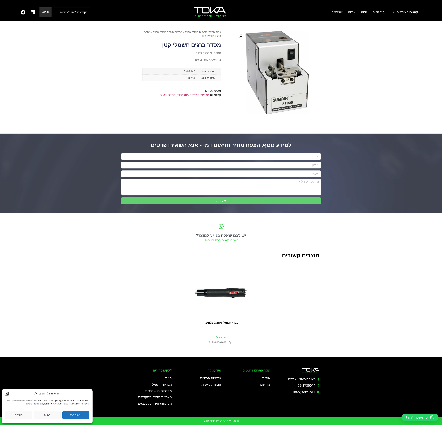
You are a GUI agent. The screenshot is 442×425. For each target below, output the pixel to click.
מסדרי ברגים (167, 95)
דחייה (47, 415)
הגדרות (19, 415)
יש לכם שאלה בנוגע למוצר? (221, 235)
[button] (7, 393)
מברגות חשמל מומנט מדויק (167, 32)
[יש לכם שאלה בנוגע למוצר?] (221, 226)
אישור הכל (75, 415)
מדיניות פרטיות (32, 403)
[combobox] (72, 12)
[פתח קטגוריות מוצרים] (394, 12)
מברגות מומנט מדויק (196, 32)
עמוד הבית (215, 32)
